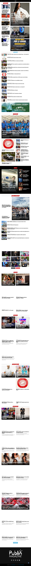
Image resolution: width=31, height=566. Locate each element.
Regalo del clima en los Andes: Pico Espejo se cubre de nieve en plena (15, 83)
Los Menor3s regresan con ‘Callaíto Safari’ (26, 189)
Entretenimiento (4, 372)
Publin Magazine (13, 564)
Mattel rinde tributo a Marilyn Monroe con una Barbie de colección (22, 522)
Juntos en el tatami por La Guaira (18, 49)
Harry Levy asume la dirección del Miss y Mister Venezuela (7, 402)
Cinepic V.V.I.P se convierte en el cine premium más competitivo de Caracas (25, 160)
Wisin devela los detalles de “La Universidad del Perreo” (14, 73)
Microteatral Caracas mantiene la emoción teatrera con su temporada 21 (16, 86)
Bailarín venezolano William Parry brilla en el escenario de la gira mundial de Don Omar (5, 44)
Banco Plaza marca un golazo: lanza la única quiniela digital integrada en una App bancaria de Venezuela (18, 238)
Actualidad (3, 9)
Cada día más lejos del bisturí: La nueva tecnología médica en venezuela (19, 36)
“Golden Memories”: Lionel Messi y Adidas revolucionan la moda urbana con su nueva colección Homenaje (5, 28)
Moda (8, 53)
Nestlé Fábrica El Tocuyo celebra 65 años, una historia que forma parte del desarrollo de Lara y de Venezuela (17, 68)
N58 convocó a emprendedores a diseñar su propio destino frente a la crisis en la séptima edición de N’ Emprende (6, 206)
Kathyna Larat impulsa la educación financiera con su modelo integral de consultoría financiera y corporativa (19, 17)
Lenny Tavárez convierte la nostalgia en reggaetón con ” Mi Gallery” (26, 171)
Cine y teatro (8, 63)
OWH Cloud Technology (21, 564)
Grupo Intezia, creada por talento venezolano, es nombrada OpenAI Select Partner (20, 212)
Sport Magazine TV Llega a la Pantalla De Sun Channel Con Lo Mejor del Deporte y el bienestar (24, 150)
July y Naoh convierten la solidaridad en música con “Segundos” (5, 36)
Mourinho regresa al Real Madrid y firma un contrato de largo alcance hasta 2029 (8, 357)
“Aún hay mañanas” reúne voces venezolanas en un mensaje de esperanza (24, 153)
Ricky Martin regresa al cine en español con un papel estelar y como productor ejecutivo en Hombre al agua (18, 64)
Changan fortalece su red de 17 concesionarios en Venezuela (14, 93)
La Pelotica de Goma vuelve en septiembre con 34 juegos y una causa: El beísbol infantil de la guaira (23, 325)
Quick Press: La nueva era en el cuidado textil (12, 224)
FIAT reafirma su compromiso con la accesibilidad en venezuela (14, 80)
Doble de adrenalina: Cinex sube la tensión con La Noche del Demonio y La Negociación (8, 537)
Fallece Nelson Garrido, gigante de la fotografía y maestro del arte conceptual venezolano (22, 493)
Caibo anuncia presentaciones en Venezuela (12, 90)
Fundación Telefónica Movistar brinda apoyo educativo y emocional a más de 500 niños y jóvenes (18, 71)
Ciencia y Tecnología (4, 204)
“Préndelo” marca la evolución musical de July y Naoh (22, 402)
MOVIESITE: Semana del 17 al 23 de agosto (7, 310)
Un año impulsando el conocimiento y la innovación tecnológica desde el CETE (6, 217)
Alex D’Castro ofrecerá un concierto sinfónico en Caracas (14, 57)
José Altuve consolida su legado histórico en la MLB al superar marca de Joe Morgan (17, 77)
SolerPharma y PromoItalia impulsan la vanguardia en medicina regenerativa (16, 234)
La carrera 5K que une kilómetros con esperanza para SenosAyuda (15, 60)
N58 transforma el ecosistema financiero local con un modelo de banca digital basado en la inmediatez (18, 232)
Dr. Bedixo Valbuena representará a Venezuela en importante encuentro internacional (17, 99)
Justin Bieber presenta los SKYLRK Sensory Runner (8, 522)
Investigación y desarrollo (16, 208)
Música (3, 182)
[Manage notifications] (28, 562)
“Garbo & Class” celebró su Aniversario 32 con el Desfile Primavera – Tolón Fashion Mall (18, 54)
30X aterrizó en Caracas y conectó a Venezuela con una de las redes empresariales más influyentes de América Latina (17, 228)
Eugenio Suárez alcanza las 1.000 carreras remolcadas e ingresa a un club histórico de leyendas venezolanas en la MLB (8, 341)
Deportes (8, 76)
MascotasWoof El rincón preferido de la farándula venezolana (14, 96)
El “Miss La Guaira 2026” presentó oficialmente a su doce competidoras (25, 157)
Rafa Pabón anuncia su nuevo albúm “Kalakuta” (26, 184)
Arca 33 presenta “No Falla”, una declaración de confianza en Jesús (26, 180)
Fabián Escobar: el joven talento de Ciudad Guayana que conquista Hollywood (5, 19)
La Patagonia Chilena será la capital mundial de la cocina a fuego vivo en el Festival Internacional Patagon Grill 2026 (5, 11)
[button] (15, 542)
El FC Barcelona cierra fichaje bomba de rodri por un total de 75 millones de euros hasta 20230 (22, 341)
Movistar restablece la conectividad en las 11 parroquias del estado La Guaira (16, 221)
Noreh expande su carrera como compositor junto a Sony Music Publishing (9, 185)
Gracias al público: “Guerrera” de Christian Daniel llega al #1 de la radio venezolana (26, 175)
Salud (8, 99)
